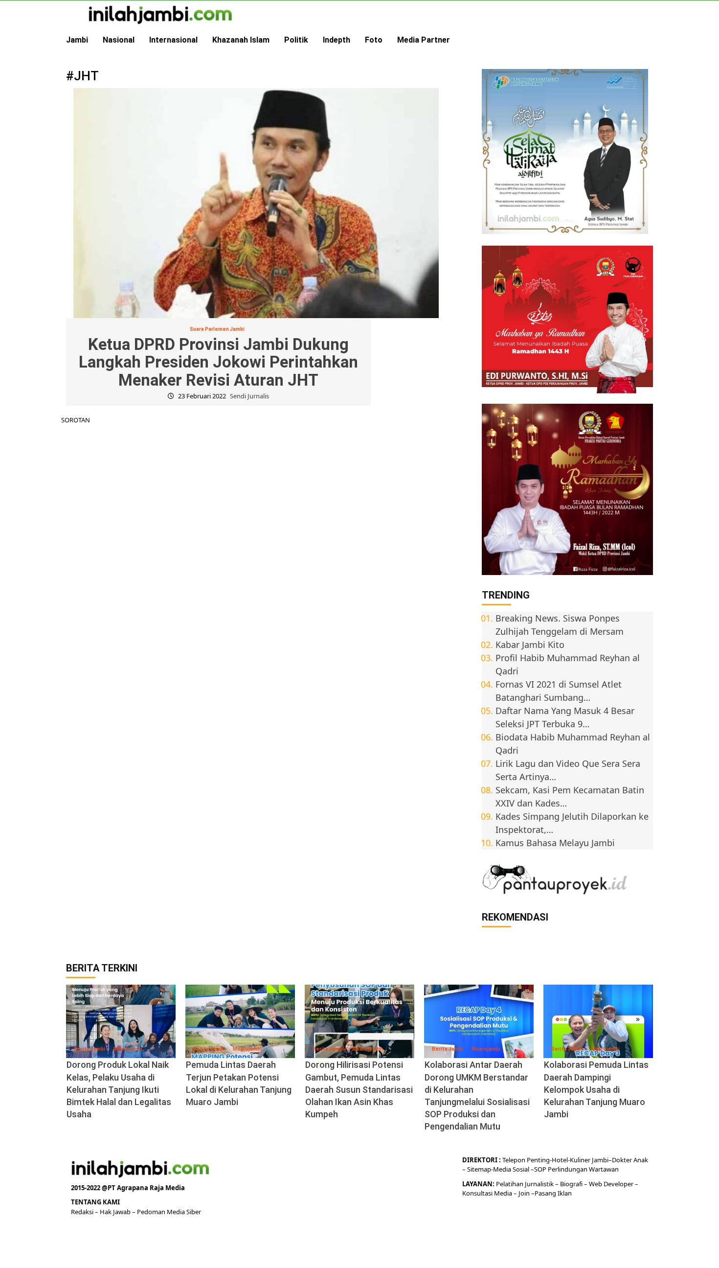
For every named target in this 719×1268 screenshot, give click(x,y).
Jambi (77, 40)
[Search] (647, 40)
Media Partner (423, 40)
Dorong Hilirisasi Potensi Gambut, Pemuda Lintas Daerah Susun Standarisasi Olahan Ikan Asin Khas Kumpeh (359, 1089)
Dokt (619, 1159)
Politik (296, 40)
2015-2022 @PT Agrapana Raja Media (128, 1187)
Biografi (572, 1183)
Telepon (513, 1159)
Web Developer (612, 1183)
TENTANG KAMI (95, 1202)
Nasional (119, 40)
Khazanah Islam (241, 40)
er (629, 1159)
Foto (373, 40)
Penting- (538, 1159)
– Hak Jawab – (116, 1211)
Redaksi (83, 1211)
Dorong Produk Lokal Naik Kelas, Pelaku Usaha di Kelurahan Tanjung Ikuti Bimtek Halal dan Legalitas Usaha (119, 1089)
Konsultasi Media (488, 1193)
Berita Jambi (89, 1049)
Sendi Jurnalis (249, 396)
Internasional (173, 40)
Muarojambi (127, 1049)
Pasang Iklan (553, 1193)
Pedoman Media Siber (169, 1211)
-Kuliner (579, 1159)
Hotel (560, 1159)
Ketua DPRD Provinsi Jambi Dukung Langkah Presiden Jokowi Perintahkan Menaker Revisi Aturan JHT (218, 362)
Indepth (336, 40)
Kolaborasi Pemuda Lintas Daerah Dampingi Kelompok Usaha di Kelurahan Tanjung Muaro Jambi (596, 1089)
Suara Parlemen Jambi (217, 329)
